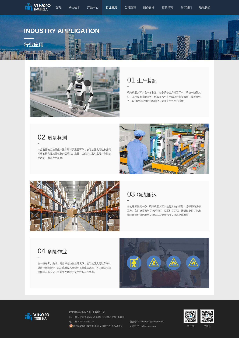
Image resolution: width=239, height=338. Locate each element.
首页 (58, 7)
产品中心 (92, 7)
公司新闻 (130, 7)
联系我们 (204, 7)
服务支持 (148, 7)
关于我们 (186, 7)
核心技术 (74, 7)
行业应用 (111, 7)
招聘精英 (167, 7)
